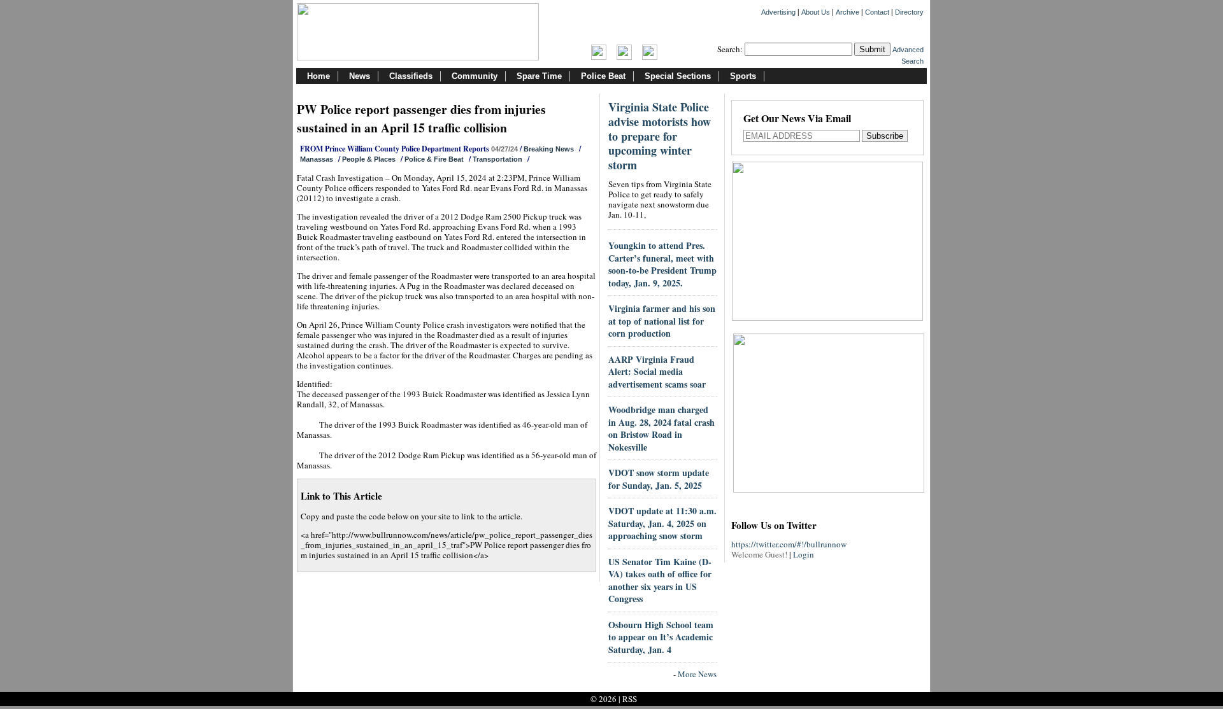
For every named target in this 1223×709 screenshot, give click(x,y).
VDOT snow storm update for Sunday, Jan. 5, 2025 (658, 479)
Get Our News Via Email (797, 119)
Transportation (497, 159)
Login (803, 554)
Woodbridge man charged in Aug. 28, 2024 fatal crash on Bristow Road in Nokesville (661, 428)
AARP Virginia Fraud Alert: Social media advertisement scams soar (657, 372)
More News (697, 674)
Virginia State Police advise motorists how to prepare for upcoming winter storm (659, 136)
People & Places (369, 159)
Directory (909, 12)
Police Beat (603, 76)
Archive (847, 12)
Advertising (778, 12)
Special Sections (678, 76)
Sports (743, 76)
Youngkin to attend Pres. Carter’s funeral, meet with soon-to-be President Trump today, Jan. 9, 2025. (662, 264)
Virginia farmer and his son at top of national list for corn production (661, 321)
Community (474, 76)
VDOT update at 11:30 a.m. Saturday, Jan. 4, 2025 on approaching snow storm (662, 523)
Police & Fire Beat (434, 159)
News (359, 76)
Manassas (316, 159)
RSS (629, 699)
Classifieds (411, 76)
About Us (815, 12)
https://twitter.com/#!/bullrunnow (789, 544)
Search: (730, 49)
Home (318, 76)
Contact (877, 12)
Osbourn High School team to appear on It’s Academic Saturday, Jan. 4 (660, 637)
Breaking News (549, 149)
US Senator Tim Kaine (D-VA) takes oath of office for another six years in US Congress (660, 580)
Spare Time (539, 76)
